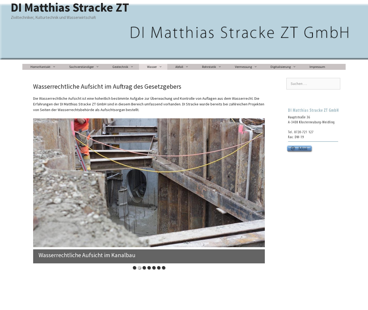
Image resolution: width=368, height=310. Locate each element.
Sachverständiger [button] (81, 67)
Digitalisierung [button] (280, 67)
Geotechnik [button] (120, 67)
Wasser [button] (152, 67)
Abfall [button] (179, 67)
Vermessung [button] (243, 67)
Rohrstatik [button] (209, 67)
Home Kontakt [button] (40, 67)
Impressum (317, 67)
